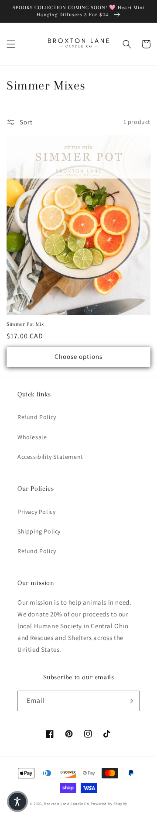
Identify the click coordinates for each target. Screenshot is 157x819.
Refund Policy (36, 417)
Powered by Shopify (109, 803)
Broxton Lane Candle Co (66, 803)
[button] (10, 44)
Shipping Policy (39, 531)
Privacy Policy (36, 512)
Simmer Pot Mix (25, 324)
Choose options (78, 356)
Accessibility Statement (50, 457)
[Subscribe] (129, 701)
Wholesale (32, 437)
